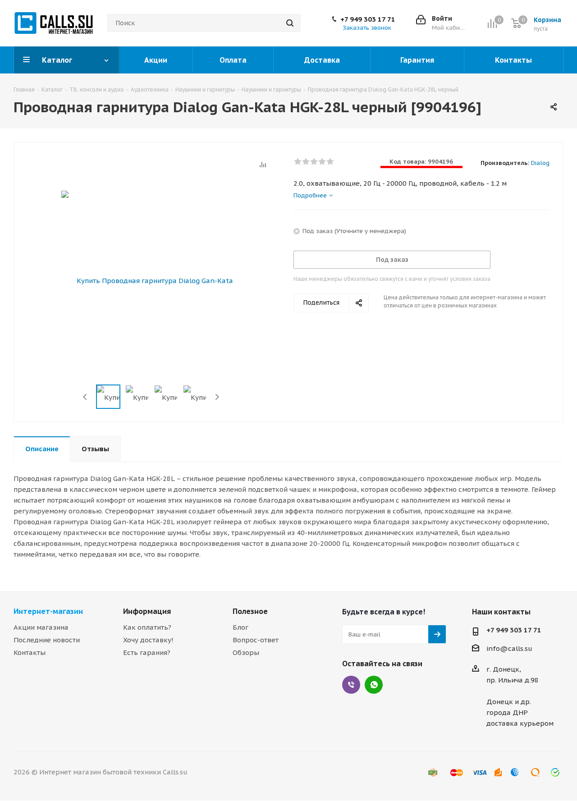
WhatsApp (374, 685)
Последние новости (47, 640)
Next (217, 396)
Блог (240, 627)
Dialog (540, 163)
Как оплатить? (147, 627)
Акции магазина (41, 627)
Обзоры (246, 652)
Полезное (250, 611)
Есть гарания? (146, 652)
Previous (85, 396)
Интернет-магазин (48, 611)
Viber (351, 685)
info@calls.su (509, 648)
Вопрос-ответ (256, 640)
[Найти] (290, 23)
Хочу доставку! (148, 640)
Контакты (30, 652)
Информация (147, 611)
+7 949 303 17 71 (367, 19)
